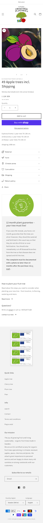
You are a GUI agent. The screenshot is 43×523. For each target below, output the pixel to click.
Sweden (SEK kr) (13, 503)
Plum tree (8, 389)
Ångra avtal (9, 424)
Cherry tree (9, 384)
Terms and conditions (13, 419)
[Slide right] (26, 74)
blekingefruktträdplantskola (18, 519)
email (11, 310)
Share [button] (6, 187)
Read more (6, 299)
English (30, 503)
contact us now (8, 314)
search (7, 409)
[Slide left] (16, 74)
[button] (2, 14)
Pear (6, 394)
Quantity (4, 103)
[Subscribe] (35, 479)
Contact (7, 414)
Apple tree (8, 379)
